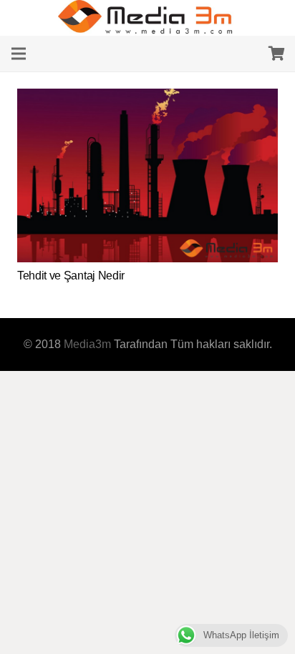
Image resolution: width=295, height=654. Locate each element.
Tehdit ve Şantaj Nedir (71, 275)
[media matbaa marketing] (147, 18)
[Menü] (18, 53)
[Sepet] (277, 53)
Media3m (87, 344)
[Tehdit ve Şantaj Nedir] (147, 97)
